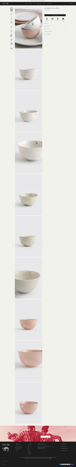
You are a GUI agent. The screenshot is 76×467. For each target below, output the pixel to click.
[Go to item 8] (11, 39)
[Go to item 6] (11, 31)
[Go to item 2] (11, 13)
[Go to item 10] (11, 48)
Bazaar (44, 3)
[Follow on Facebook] (2, 461)
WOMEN (30, 3)
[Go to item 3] (11, 18)
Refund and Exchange (19, 446)
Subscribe (45, 436)
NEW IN (26, 3)
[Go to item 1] (11, 9)
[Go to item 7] (11, 35)
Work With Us (30, 452)
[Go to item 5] (11, 26)
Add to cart (55, 15)
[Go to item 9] (11, 44)
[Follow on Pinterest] (7, 461)
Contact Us (29, 453)
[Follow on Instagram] (4, 461)
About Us (29, 446)
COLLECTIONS (39, 3)
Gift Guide (49, 3)
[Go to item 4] (11, 22)
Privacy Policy (17, 449)
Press (28, 449)
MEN (34, 3)
